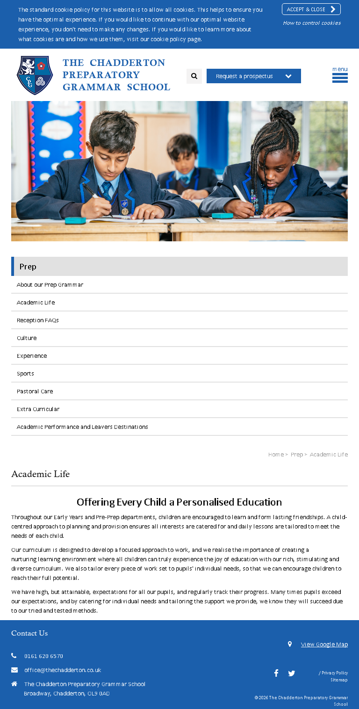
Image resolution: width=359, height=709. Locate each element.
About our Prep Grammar (50, 284)
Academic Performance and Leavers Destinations (82, 426)
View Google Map (324, 644)
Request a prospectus (244, 76)
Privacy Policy (335, 672)
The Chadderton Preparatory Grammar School (117, 75)
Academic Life (36, 302)
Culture (26, 337)
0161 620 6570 (43, 655)
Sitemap (339, 679)
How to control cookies (312, 23)
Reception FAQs (38, 320)
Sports (25, 373)
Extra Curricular (38, 408)
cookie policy (168, 39)
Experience (32, 355)
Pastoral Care (35, 391)
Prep (28, 266)
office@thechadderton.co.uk (62, 669)
